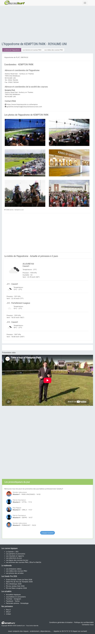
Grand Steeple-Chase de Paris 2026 (19, 579)
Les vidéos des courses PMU (53, 50)
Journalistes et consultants (16, 597)
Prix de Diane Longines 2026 (16, 588)
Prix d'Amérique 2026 (13, 584)
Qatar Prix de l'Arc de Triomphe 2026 (19, 582)
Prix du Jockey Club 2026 (15, 586)
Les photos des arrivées (15, 573)
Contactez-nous (88, 624)
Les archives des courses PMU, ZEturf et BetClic (23, 562)
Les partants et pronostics (15, 554)
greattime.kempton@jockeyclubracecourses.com (24, 107)
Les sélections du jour (14, 558)
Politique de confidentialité (84, 622)
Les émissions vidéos (13, 569)
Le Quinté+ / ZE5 (12, 552)
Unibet (8, 614)
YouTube (9, 599)
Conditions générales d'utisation (61, 622)
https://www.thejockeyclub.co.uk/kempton (22, 104)
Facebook (9, 601)
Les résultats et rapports (15, 556)
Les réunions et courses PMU (32, 50)
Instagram (17, 599)
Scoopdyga (24, 603)
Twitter (17, 601)
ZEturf (8, 612)
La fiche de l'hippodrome (12, 50)
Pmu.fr (8, 610)
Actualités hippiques (13, 594)
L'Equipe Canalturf (47, 533)
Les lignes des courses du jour (17, 560)
